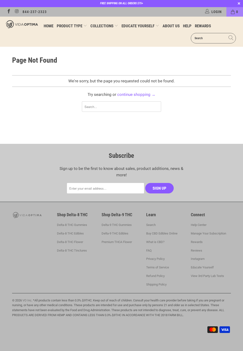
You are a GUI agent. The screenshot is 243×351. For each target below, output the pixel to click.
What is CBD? (155, 242)
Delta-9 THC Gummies (117, 225)
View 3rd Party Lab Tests (207, 276)
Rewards (203, 25)
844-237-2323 (35, 12)
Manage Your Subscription (208, 233)
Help (187, 25)
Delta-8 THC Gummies (72, 225)
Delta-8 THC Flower (70, 242)
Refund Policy (155, 276)
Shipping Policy (156, 284)
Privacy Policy (155, 259)
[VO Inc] (22, 24)
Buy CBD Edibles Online (162, 233)
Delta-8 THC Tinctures (72, 250)
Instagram (198, 259)
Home (48, 25)
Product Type (70, 25)
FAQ (149, 250)
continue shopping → (136, 94)
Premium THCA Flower (117, 242)
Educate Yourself (138, 25)
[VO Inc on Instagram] (16, 12)
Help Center (198, 225)
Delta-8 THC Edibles (70, 233)
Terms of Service (157, 267)
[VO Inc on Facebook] (8, 12)
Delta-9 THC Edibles (115, 233)
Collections (102, 25)
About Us (171, 25)
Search (151, 225)
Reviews (196, 250)
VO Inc (27, 300)
